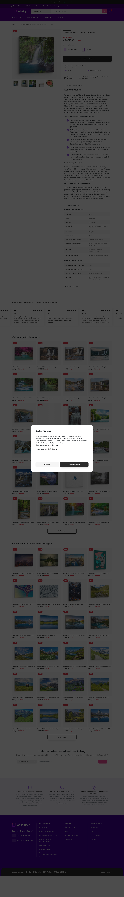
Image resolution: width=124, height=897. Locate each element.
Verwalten (47, 465)
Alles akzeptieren (74, 465)
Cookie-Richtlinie (50, 449)
